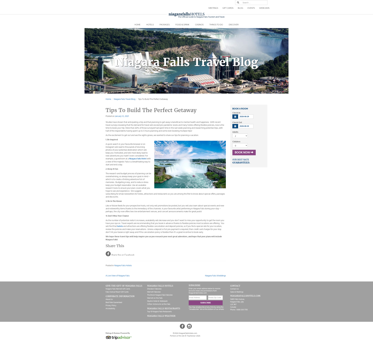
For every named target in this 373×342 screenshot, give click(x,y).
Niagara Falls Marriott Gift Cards (118, 289)
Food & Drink (182, 24)
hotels (120, 226)
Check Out (237, 122)
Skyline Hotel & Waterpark (157, 301)
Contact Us (234, 289)
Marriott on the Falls (154, 298)
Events (251, 8)
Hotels (187, 14)
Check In (236, 112)
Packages (165, 24)
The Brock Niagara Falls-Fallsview (160, 295)
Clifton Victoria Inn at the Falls (158, 304)
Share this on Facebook (120, 253)
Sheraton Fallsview (154, 289)
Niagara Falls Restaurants (163, 308)
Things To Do (216, 24)
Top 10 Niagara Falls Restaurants (159, 311)
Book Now (243, 152)
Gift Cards (227, 8)
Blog (240, 8)
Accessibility (110, 308)
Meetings (213, 8)
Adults (235, 132)
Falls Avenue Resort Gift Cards (117, 292)
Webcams (264, 8)
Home (137, 24)
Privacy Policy (111, 305)
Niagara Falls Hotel (137, 158)
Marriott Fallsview (154, 292)
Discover (234, 24)
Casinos (199, 24)
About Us (109, 299)
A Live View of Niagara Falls (118, 275)
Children (236, 141)
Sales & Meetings (236, 292)
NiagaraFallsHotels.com (245, 296)
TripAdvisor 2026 (193, 336)
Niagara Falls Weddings (215, 275)
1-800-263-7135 (242, 309)
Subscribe (205, 302)
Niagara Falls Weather (161, 316)
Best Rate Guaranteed (114, 302)
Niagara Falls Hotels (123, 265)
